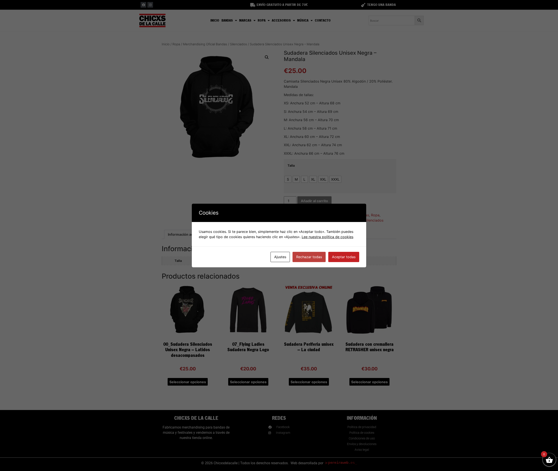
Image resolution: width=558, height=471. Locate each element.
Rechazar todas (309, 257)
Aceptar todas (344, 257)
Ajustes (280, 257)
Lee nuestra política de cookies (327, 237)
